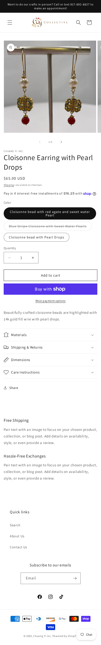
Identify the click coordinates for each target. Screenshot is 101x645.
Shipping (9, 185)
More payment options (51, 301)
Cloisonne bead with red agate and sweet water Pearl (50, 213)
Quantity (10, 248)
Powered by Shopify (65, 636)
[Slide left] (39, 142)
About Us (17, 536)
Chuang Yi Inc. (42, 636)
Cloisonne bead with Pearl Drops (36, 237)
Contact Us (18, 547)
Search (15, 525)
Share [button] (13, 388)
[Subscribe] (75, 578)
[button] (9, 22)
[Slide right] (61, 142)
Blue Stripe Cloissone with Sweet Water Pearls (50, 227)
